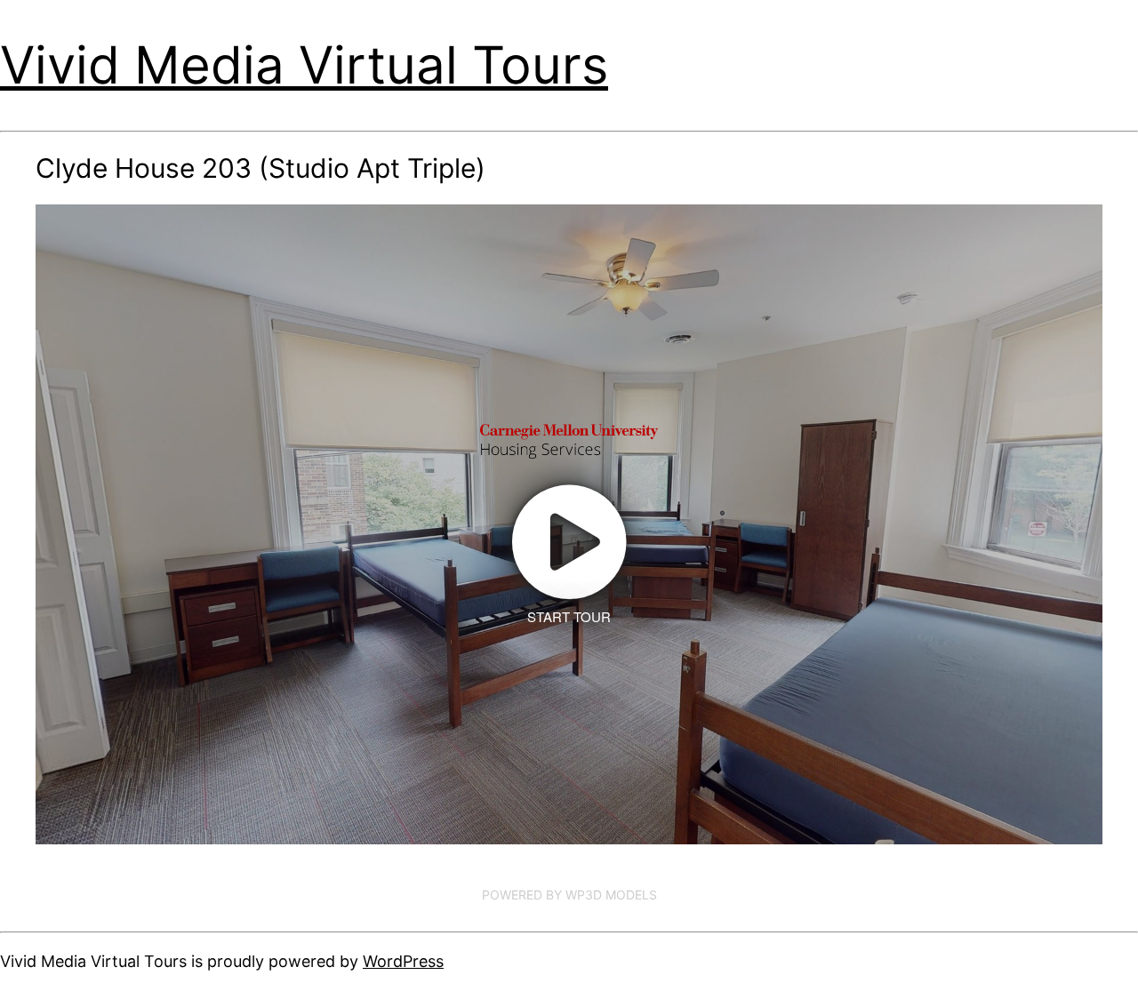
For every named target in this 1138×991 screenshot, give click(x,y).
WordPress (403, 961)
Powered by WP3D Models (569, 894)
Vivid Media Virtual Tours (304, 65)
